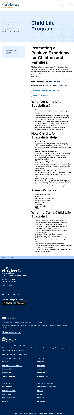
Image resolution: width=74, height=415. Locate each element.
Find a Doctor (7, 386)
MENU (68, 5)
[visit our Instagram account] (19, 295)
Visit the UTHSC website (11, 332)
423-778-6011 (7, 285)
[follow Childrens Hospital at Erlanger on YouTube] (8, 295)
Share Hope (6, 394)
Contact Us (41, 369)
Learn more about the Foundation (14, 354)
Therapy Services (8, 376)
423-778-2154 (61, 86)
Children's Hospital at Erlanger (11, 23)
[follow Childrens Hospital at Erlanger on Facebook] (3, 295)
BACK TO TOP (7, 257)
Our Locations (42, 376)
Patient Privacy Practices (20, 413)
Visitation (41, 401)
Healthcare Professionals (11, 365)
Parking (40, 390)
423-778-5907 (54, 81)
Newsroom (41, 365)
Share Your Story (8, 398)
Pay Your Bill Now (8, 390)
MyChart (40, 394)
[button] (13, 52)
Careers (5, 361)
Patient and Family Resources (9, 28)
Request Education (9, 369)
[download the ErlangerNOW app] (7, 304)
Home (4, 21)
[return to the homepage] (11, 273)
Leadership (41, 373)
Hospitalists (7, 373)
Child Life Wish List (40, 95)
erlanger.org (6, 401)
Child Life (41, 398)
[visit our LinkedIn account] (14, 295)
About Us (40, 361)
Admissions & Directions (46, 386)
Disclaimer (32, 413)
